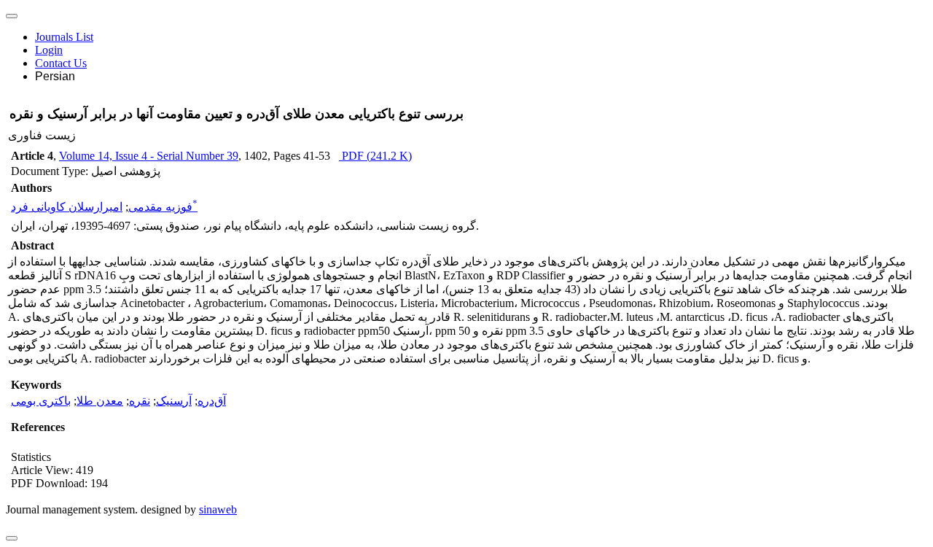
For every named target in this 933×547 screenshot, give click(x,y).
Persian (55, 76)
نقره (139, 401)
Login (49, 50)
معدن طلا (100, 401)
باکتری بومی (41, 401)
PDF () (375, 156)
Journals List (64, 37)
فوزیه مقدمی (160, 207)
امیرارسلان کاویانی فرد (104, 207)
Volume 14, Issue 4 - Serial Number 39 (148, 156)
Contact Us (61, 63)
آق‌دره (212, 401)
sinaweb (218, 509)
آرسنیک (174, 401)
